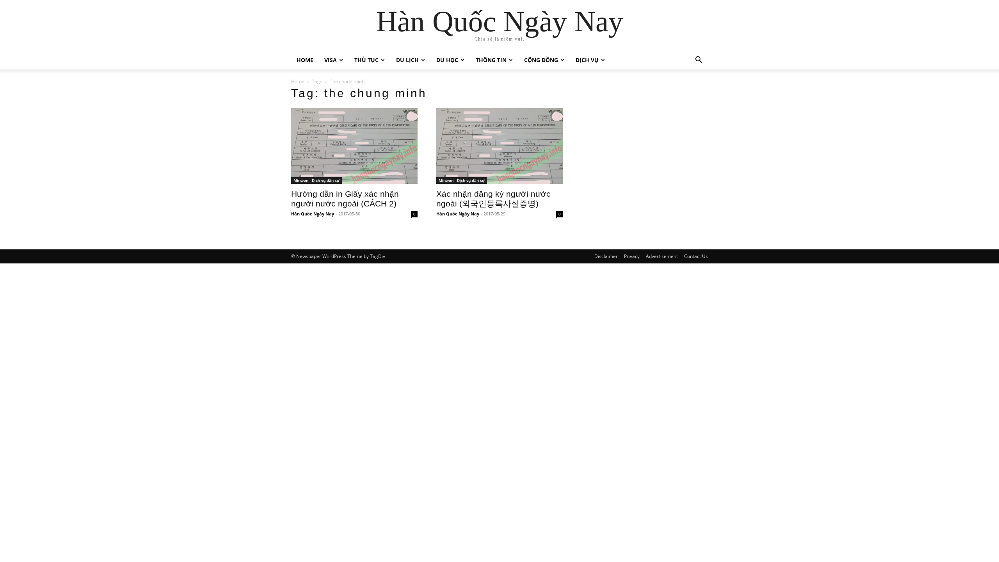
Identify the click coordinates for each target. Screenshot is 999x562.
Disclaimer (606, 256)
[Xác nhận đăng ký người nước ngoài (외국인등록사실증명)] (499, 146)
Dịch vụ (587, 60)
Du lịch (407, 60)
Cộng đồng (541, 60)
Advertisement (662, 256)
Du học (447, 60)
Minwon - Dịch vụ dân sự (316, 180)
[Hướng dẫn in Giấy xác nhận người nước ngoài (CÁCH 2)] (354, 146)
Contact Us (696, 256)
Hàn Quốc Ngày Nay (312, 214)
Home (305, 60)
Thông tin (491, 60)
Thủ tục (366, 60)
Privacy (632, 256)
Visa (330, 60)
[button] (698, 60)
